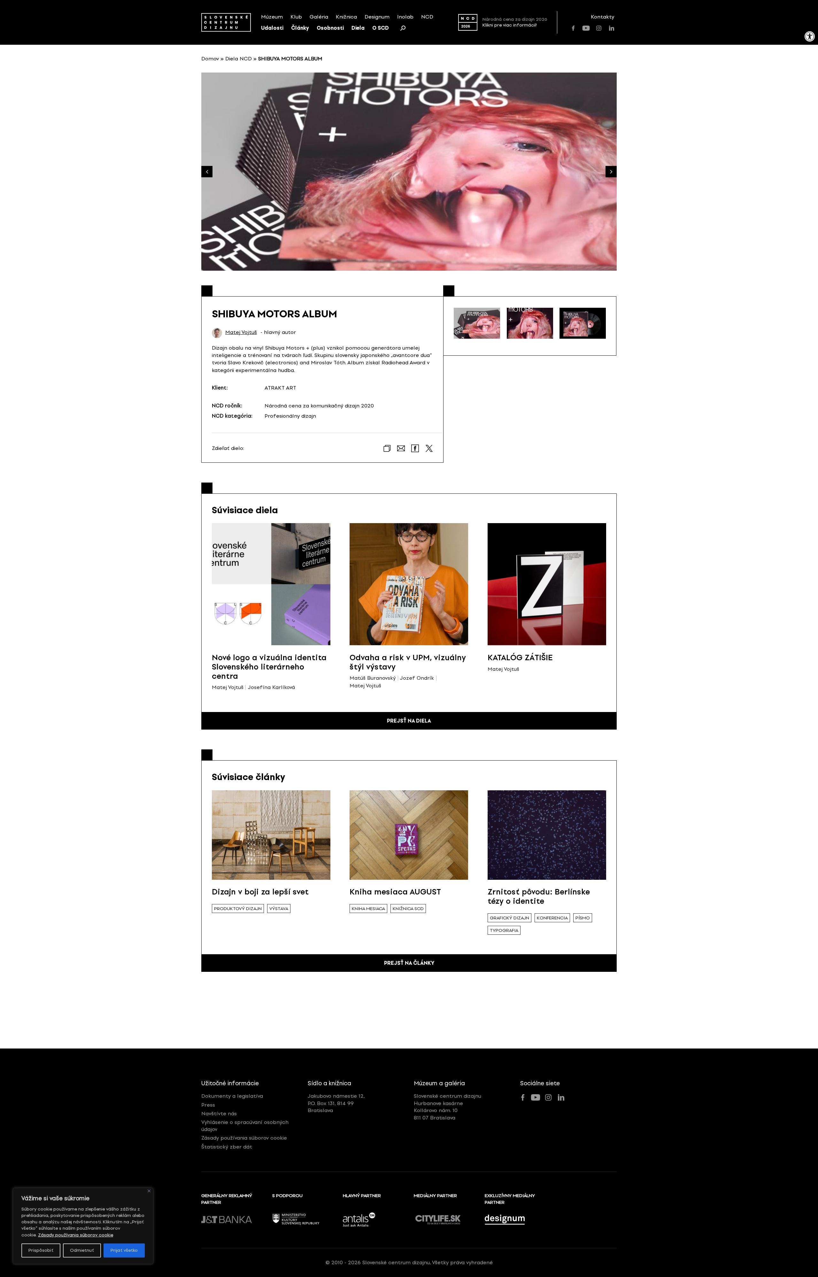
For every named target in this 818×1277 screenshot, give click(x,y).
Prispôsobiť (40, 1250)
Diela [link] (358, 28)
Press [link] (208, 1105)
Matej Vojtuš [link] (241, 332)
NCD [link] (427, 17)
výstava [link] (278, 908)
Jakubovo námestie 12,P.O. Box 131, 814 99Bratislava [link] (336, 1103)
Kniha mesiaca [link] (368, 908)
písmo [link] (582, 918)
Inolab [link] (405, 17)
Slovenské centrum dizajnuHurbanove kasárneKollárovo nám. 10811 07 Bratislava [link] (447, 1106)
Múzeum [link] (272, 17)
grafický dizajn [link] (509, 918)
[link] (809, 36)
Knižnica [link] (346, 17)
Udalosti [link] (272, 28)
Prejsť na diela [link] (409, 721)
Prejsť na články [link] (409, 963)
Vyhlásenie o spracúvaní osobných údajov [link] (245, 1125)
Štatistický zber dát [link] (226, 1147)
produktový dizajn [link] (238, 908)
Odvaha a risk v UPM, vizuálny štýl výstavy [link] (408, 662)
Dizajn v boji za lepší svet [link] (260, 891)
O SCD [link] (380, 28)
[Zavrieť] (149, 1190)
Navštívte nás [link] (219, 1114)
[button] (611, 171)
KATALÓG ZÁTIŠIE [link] (520, 657)
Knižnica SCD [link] (408, 908)
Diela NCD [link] (238, 59)
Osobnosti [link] (330, 28)
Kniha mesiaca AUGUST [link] (395, 891)
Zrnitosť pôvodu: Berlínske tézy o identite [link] (539, 896)
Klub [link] (296, 17)
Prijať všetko (124, 1250)
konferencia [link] (552, 918)
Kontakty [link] (602, 17)
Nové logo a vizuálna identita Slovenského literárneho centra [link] (269, 667)
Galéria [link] (319, 17)
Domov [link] (210, 59)
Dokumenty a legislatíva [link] (232, 1096)
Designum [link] (377, 17)
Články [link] (300, 28)
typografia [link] (504, 930)
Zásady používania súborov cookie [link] (75, 1235)
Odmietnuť (82, 1250)
